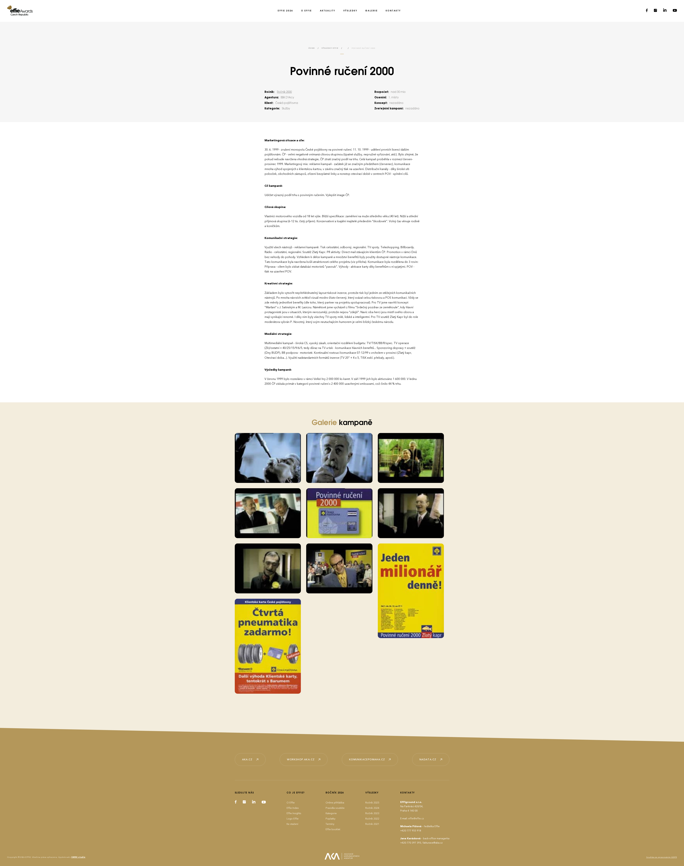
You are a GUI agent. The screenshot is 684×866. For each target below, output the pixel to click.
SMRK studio (78, 857)
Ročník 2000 (284, 92)
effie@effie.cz (416, 818)
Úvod (312, 48)
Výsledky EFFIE (330, 48)
